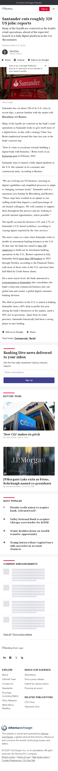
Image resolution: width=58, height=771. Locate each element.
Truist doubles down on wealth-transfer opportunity (30, 532)
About (5, 674)
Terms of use (23, 757)
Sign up (44, 9)
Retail (32, 338)
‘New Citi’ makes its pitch (21, 434)
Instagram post (9, 155)
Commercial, (21, 338)
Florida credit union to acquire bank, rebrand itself (29, 509)
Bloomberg (8, 116)
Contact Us (7, 683)
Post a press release (22, 634)
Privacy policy (8, 757)
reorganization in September (16, 282)
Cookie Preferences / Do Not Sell (18, 760)
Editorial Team (9, 679)
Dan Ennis (14, 51)
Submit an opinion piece (37, 683)
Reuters (22, 116)
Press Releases (9, 700)
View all (7, 634)
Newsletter (7, 688)
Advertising (30, 674)
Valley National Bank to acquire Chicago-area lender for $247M (30, 521)
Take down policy (40, 757)
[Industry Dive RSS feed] (22, 658)
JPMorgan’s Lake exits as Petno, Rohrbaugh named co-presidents (27, 481)
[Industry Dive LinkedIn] (4, 658)
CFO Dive (29, 702)
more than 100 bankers (30, 258)
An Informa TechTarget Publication (29, 3)
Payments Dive (32, 706)
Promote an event (34, 688)
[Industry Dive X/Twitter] (16, 658)
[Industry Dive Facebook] (10, 658)
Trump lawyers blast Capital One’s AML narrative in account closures (31, 546)
